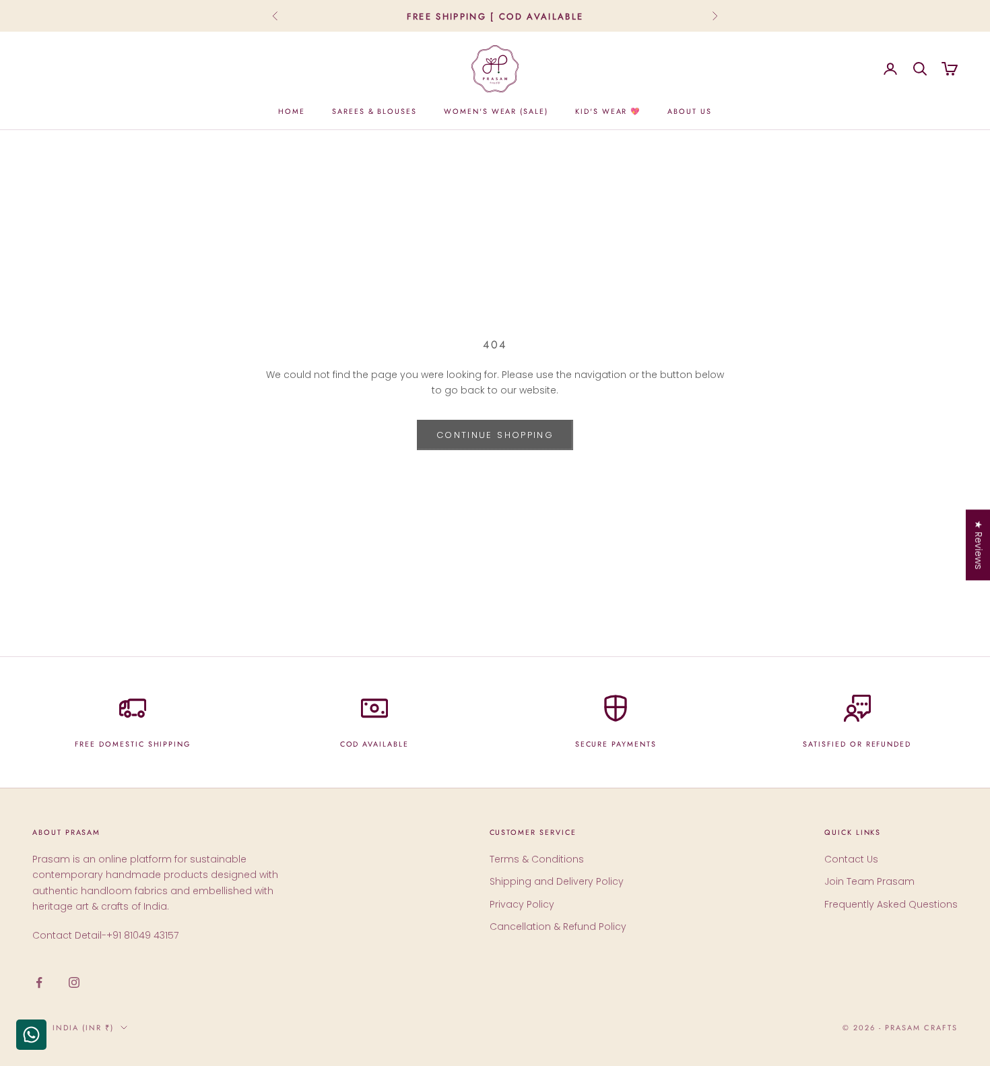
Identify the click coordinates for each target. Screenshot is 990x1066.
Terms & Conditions (537, 859)
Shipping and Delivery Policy (557, 881)
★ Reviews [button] (978, 544)
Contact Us (851, 859)
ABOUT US (689, 111)
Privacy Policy (522, 904)
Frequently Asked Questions (891, 904)
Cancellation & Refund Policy (558, 926)
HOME (291, 111)
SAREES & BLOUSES (374, 111)
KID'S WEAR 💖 (607, 111)
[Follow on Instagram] (74, 982)
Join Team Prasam (869, 881)
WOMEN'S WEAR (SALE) (496, 111)
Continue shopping (495, 435)
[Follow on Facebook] (39, 982)
